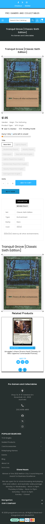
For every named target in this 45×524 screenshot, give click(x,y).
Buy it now (10, 192)
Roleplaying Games (10, 450)
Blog (3, 459)
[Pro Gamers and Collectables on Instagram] (26, 2)
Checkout (18, 6)
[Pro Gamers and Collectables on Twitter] (22, 2)
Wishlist (28, 6)
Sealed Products (8, 442)
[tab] (22, 201)
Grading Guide (29, 129)
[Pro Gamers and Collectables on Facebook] (18, 2)
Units (4, 179)
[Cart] (42, 20)
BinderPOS (29, 515)
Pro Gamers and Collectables (22, 13)
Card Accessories (9, 446)
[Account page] (37, 20)
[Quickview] (18, 362)
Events (4, 455)
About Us (5, 463)
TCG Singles (6, 438)
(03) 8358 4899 (22, 409)
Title (3, 140)
